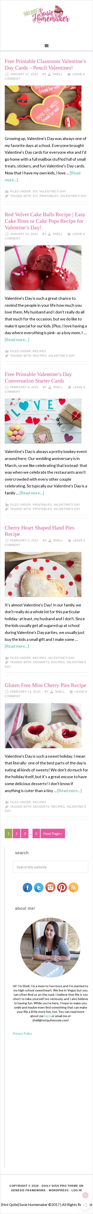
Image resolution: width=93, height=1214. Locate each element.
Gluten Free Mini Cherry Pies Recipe (45, 685)
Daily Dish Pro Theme (60, 1185)
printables (49, 196)
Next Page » (52, 833)
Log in (77, 1190)
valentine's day (52, 191)
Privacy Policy (22, 1033)
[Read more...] (17, 339)
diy (35, 196)
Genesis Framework (28, 1190)
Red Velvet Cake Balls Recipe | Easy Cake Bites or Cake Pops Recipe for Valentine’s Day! (45, 221)
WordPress (59, 1190)
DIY (35, 191)
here (47, 1016)
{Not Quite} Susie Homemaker (46, 14)
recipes (39, 351)
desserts (41, 662)
